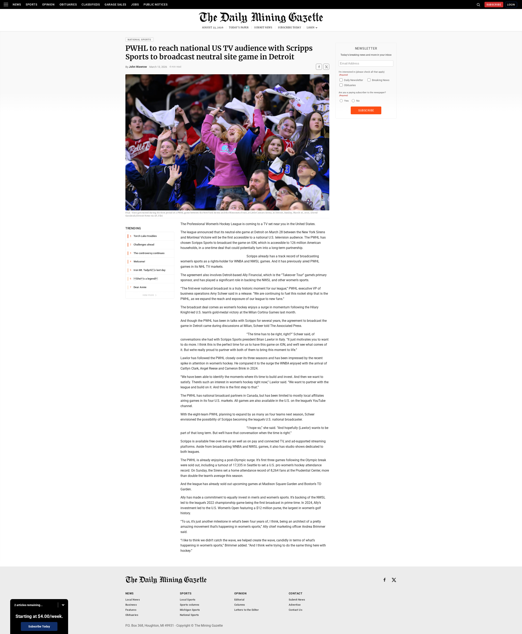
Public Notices (155, 4)
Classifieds (91, 4)
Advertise (295, 604)
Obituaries (68, 4)
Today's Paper (239, 27)
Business (131, 604)
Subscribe (494, 4)
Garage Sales (115, 4)
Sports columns (189, 604)
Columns (239, 604)
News (17, 4)
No (357, 100)
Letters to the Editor (246, 609)
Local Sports (188, 599)
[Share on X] (326, 67)
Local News (132, 599)
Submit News (263, 27)
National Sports (139, 39)
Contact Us (295, 609)
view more (148, 295)
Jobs (135, 4)
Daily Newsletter (353, 80)
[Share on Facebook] (319, 67)
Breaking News (380, 80)
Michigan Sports (190, 609)
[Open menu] (6, 4)
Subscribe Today (289, 27)
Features (130, 609)
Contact (295, 593)
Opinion (48, 4)
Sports (31, 4)
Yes (346, 100)
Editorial (239, 599)
